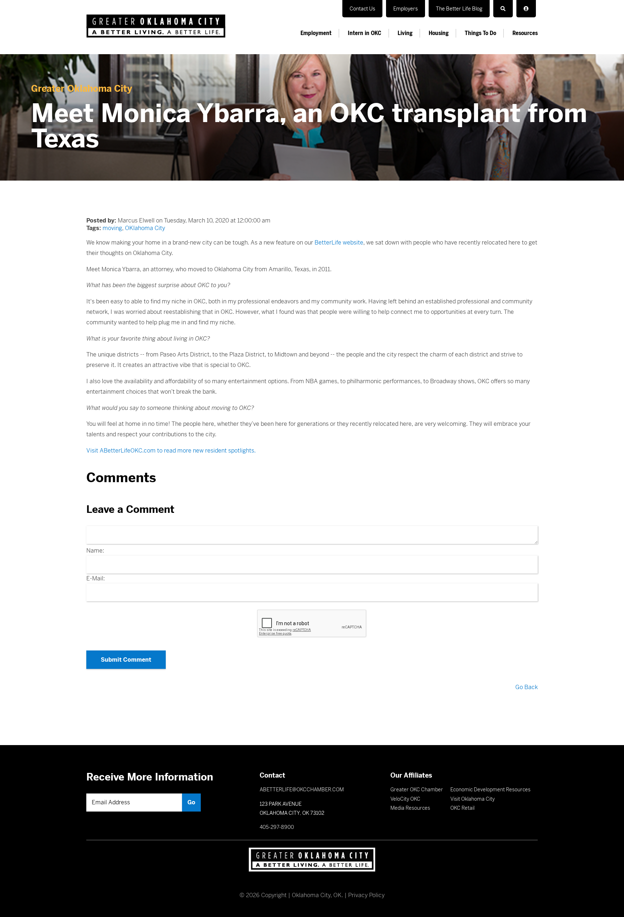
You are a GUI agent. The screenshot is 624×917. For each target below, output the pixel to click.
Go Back (526, 687)
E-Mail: (95, 578)
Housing (438, 33)
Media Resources (410, 808)
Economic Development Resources (490, 789)
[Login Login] (526, 8)
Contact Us (362, 8)
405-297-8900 (277, 827)
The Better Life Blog (459, 8)
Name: (95, 550)
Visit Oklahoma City (472, 799)
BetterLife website (339, 242)
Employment (316, 33)
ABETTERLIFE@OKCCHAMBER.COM (302, 789)
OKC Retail (462, 808)
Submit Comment (126, 659)
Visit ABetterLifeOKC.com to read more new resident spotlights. (171, 450)
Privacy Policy (366, 895)
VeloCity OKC (405, 799)
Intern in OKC (364, 33)
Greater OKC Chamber (416, 789)
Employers (405, 8)
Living (405, 33)
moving (112, 228)
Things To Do (480, 33)
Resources (525, 33)
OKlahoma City (145, 228)
